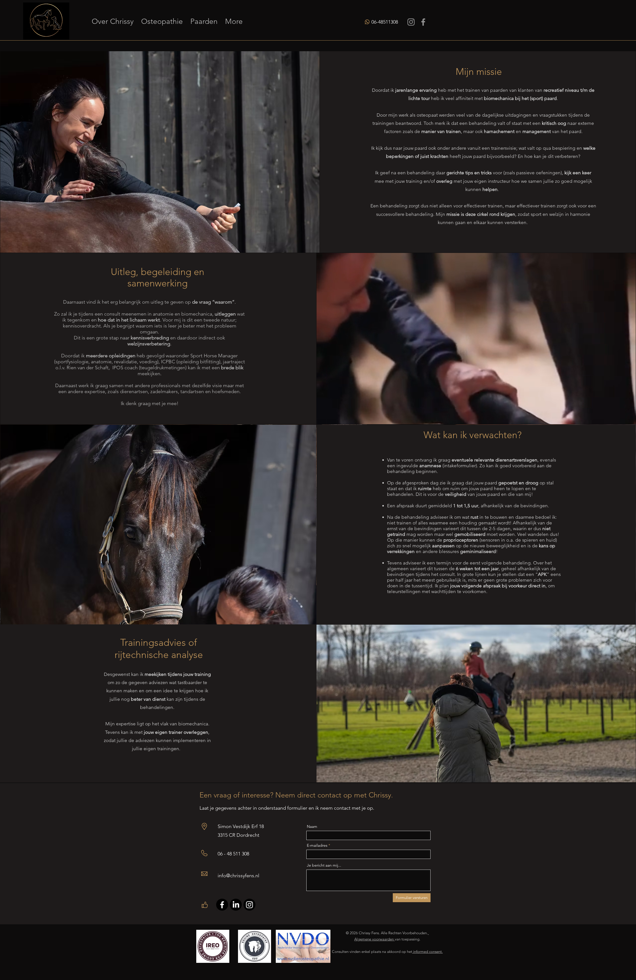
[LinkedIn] (236, 905)
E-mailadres (317, 845)
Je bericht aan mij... (324, 865)
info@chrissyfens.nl (238, 876)
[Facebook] (423, 22)
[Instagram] (411, 22)
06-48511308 (384, 22)
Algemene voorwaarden (374, 939)
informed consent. (427, 951)
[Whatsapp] (367, 21)
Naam (312, 827)
